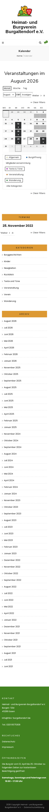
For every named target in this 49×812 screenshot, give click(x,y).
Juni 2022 (8, 599)
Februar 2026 (11, 354)
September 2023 (12, 513)
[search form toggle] (40, 43)
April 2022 (9, 613)
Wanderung (10, 301)
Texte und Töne (12, 281)
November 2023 (12, 500)
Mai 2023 (8, 540)
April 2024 (9, 480)
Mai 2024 (8, 473)
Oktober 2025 (11, 374)
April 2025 (9, 413)
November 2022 (12, 566)
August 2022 (10, 586)
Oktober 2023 (11, 506)
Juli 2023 (8, 526)
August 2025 (10, 387)
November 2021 (12, 633)
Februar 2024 (11, 487)
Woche (16, 88)
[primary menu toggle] (3, 43)
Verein (7, 294)
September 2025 (12, 380)
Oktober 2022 (11, 573)
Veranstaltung (11, 287)
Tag (25, 88)
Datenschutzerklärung (34, 807)
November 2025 (12, 367)
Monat (7, 88)
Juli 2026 (8, 327)
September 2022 (12, 580)
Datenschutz (8, 741)
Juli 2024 (8, 460)
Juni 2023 (8, 533)
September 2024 (12, 447)
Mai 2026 (8, 340)
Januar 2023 (10, 553)
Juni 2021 (8, 666)
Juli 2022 (8, 593)
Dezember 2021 (12, 626)
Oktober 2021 (11, 639)
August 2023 (10, 520)
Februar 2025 (11, 420)
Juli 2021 (8, 659)
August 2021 (10, 653)
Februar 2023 (11, 546)
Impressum (8, 747)
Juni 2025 (8, 400)
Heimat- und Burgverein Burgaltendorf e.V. (24, 27)
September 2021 (12, 646)
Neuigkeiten (10, 268)
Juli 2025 (8, 394)
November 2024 (12, 433)
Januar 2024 (10, 493)
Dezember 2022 (12, 560)
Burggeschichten (12, 254)
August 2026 (10, 321)
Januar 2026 (10, 360)
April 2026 (9, 347)
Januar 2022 (10, 619)
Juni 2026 (8, 334)
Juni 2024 (9, 467)
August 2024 (10, 453)
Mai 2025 (8, 407)
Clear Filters (39, 102)
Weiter (35, 95)
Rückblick (9, 274)
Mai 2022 (8, 606)
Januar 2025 (10, 427)
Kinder (7, 261)
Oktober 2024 (11, 440)
